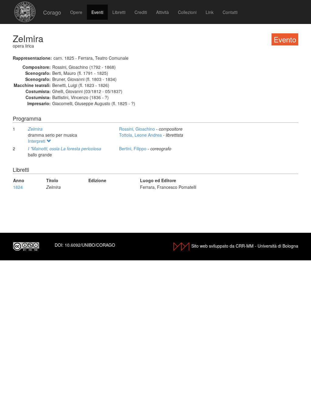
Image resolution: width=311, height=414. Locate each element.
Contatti (230, 12)
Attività (162, 12)
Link (210, 12)
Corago (52, 12)
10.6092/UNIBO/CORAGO (90, 245)
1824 (18, 187)
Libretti (118, 12)
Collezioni (187, 12)
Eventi (97, 12)
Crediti (141, 12)
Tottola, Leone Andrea (141, 135)
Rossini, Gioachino (137, 129)
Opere (76, 12)
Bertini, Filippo (133, 148)
